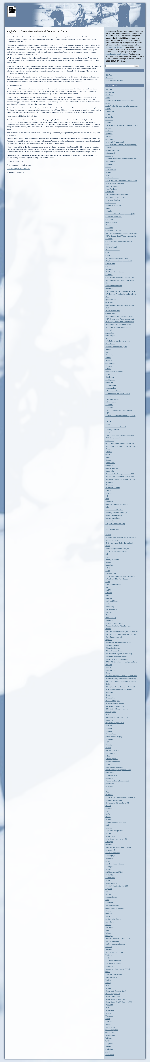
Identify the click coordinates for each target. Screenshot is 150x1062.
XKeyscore (109, 1044)
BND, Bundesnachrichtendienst (117, 194)
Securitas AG (110, 850)
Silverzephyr (110, 855)
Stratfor (108, 911)
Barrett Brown (110, 170)
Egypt (107, 374)
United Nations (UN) (112, 997)
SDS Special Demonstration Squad (118, 847)
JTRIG (107, 568)
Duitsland (108, 360)
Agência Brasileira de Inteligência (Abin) (120, 100)
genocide (108, 452)
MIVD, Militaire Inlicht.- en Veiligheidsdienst (121, 662)
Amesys (108, 114)
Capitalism (109, 228)
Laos (107, 587)
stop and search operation (115, 908)
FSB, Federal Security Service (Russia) (119, 435)
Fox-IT (107, 418)
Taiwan (108, 933)
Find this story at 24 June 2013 (18, 169)
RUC (107, 811)
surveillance (109, 922)
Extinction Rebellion (112, 399)
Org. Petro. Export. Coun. (114, 723)
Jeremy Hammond (112, 559)
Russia (108, 817)
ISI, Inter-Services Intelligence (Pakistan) (120, 537)
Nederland (109, 692)
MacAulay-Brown (111, 609)
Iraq (106, 532)
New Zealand (110, 698)
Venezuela (109, 1016)
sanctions (108, 828)
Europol (108, 396)
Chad (107, 244)
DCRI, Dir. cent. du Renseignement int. (119, 319)
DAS (107, 308)
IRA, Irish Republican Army (115, 524)
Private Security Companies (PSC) (118, 770)
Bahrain (108, 167)
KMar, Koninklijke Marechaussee (117, 579)
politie (107, 756)
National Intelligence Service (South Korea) (121, 676)
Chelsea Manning (111, 247)
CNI (106, 266)
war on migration (111, 1030)
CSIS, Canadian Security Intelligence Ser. (120, 291)
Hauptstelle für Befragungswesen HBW (119, 474)
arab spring (109, 136)
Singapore (109, 858)
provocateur (109, 784)
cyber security (110, 299)
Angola (108, 122)
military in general (112, 645)
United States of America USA (116, 999)
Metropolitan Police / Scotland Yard (118, 626)
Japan (107, 557)
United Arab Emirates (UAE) (115, 991)
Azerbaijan (109, 156)
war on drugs (110, 1027)
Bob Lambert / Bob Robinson (116, 197)
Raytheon (109, 795)
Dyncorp (108, 366)
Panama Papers (111, 734)
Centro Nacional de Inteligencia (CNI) (119, 241)
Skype (107, 861)
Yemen (108, 1046)
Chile (107, 252)
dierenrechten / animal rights (116, 347)
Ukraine (108, 988)
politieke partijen (111, 759)
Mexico (108, 629)
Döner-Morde (110, 355)
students (108, 914)
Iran (106, 526)
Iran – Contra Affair (112, 529)
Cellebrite (108, 239)
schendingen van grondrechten (117, 839)
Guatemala (109, 471)
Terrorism (108, 950)
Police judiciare (111, 753)
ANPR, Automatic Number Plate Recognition (121, 125)
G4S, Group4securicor (113, 438)
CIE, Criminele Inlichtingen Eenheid (118, 261)
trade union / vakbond (113, 974)
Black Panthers (111, 189)
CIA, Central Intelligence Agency (117, 258)
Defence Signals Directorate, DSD (118, 324)
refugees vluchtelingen (113, 800)
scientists (108, 844)
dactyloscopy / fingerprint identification (119, 305)
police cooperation (112, 750)
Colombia (108, 275)
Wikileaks (108, 1038)
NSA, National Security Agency (116, 709)
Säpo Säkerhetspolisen (114, 831)
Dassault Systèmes (112, 311)
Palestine (108, 728)
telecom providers (112, 941)
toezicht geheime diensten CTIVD (117, 969)
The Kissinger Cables (113, 963)
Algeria (108, 109)
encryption (109, 382)
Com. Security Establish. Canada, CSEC (120, 277)
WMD (107, 1041)
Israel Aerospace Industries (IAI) (117, 548)
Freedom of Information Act (115, 427)
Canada (108, 225)
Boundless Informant (113, 205)
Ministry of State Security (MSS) (117, 659)
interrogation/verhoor (113, 521)
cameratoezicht (111, 222)
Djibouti (108, 349)
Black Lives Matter (112, 186)
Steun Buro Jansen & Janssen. (116, 54)
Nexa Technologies (112, 701)
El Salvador (109, 377)
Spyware (108, 889)
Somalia (108, 869)
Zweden (108, 1052)
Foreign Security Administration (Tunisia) (120, 416)
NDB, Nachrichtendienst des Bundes (118, 689)
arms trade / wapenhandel (115, 142)
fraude (107, 424)
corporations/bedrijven (113, 286)
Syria (107, 930)
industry (108, 507)
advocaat (108, 89)
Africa (107, 98)
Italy (107, 554)
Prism (107, 764)
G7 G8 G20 (109, 441)
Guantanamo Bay (111, 468)
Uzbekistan (109, 1010)
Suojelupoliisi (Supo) (113, 919)
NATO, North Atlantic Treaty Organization (120, 681)
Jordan (108, 562)
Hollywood (109, 485)
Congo (107, 283)
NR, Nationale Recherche (114, 706)
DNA (107, 352)
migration (108, 640)
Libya (107, 595)
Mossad (108, 667)
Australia (108, 147)
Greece (108, 460)
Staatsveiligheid (111, 897)
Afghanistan (109, 92)
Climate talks (110, 264)
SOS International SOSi (114, 872)
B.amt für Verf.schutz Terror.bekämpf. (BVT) (121, 158)
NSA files (108, 75)
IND (106, 496)
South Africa (109, 875)
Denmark (108, 330)
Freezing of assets (112, 429)
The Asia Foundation (113, 961)
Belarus (108, 172)
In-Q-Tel (108, 493)
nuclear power (110, 712)
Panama (108, 731)
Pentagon (109, 739)
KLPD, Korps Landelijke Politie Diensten (120, 576)
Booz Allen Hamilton (112, 200)
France (108, 421)
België (107, 175)
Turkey (108, 983)
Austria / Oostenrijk (112, 150)
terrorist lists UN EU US (114, 952)
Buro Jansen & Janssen (114, 47)
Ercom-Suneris (110, 385)
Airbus (107, 103)
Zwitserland (109, 1055)
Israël (107, 546)
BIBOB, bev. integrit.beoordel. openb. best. (121, 181)
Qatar (107, 792)
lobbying (108, 598)
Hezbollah (109, 482)
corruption (109, 288)
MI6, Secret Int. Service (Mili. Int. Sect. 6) (120, 634)
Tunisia (108, 980)
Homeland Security (112, 488)
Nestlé (107, 695)
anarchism (109, 120)
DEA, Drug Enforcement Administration (119, 322)
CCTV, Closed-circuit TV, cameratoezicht (120, 236)
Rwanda (108, 820)
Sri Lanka (108, 894)
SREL (107, 891)
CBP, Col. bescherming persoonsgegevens (121, 233)
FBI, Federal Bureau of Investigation (118, 410)
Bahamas (108, 164)
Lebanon (108, 593)
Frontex (108, 432)
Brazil (107, 208)
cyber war (109, 302)
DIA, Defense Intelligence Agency (117, 341)
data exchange (110, 313)
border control (110, 203)
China (107, 255)
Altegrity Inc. (110, 111)
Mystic (107, 673)
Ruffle (107, 814)
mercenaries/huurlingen (114, 623)
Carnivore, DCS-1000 (113, 230)
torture (107, 972)
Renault (108, 806)
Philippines (109, 745)
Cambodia (109, 219)
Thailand (108, 955)
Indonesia (109, 501)
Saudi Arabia (110, 836)
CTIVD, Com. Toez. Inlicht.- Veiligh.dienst (120, 294)
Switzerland (109, 927)
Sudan (107, 916)
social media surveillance (114, 864)
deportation (109, 333)
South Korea (110, 878)
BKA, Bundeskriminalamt (114, 183)
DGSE (107, 338)
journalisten (109, 565)
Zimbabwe (109, 1049)
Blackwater (109, 192)
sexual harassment (112, 853)
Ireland (108, 535)
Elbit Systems (110, 380)
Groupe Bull (109, 465)
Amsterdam (109, 117)
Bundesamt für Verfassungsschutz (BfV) (120, 214)
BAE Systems (110, 161)
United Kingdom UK (112, 994)
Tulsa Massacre (111, 977)
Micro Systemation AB (113, 637)
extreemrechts (110, 402)
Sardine (108, 833)
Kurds (107, 582)
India (107, 499)
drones (108, 358)
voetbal (108, 1024)
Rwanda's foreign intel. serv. (115, 822)
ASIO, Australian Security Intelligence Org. (121, 145)
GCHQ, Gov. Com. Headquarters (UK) (119, 443)
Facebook (109, 405)
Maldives (108, 612)
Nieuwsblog (109, 78)
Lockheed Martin (111, 601)
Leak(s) (108, 590)
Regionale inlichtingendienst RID (117, 803)
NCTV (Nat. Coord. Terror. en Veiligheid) (120, 687)
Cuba (107, 297)
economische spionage (114, 371)
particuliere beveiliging (113, 737)
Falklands (109, 407)
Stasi (107, 900)
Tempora (108, 947)
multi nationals (110, 670)
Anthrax (108, 128)
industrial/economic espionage (116, 504)
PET (107, 742)
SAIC (107, 825)
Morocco (108, 665)
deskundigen (110, 335)
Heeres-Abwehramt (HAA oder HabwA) (119, 476)
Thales (108, 958)
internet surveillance (112, 518)
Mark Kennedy (110, 618)
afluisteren (109, 95)
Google (108, 457)
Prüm (107, 789)
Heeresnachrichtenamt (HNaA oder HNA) (120, 479)
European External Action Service (117, 394)
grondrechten (110, 463)
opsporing (109, 720)
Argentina (109, 139)
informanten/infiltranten (114, 510)
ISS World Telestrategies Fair (116, 551)
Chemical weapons (112, 250)
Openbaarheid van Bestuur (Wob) (118, 717)
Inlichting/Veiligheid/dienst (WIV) (117, 512)
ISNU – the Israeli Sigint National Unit (119, 543)
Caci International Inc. (113, 217)
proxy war (109, 786)
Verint (107, 1019)
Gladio (107, 454)
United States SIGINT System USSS (118, 1002)
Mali (107, 615)
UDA (107, 986)
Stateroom (109, 903)
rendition (108, 808)
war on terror (110, 1033)
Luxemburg (109, 606)
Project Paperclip (111, 775)
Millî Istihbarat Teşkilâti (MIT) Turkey (118, 654)
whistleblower (110, 1035)
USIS (107, 1008)
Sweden (108, 925)
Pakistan (108, 725)
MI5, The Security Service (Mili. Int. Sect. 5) (121, 631)
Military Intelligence (112, 648)
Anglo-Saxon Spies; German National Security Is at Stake (37, 31)
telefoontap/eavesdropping (115, 944)
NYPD (107, 714)
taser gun (108, 936)
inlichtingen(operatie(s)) (114, 515)
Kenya (107, 571)
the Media (109, 966)
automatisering (110, 153)
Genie (107, 449)
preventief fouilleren (112, 761)
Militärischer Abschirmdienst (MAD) (118, 642)
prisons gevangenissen (114, 767)
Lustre (107, 604)
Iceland (108, 490)
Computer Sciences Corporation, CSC (119, 280)
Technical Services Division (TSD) (117, 938)
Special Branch (111, 883)
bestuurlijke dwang (112, 178)
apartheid (108, 134)
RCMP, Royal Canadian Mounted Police (120, 797)
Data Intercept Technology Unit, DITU (119, 316)
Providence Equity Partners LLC (117, 781)
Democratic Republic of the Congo (118, 327)
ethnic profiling (110, 388)
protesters (109, 778)
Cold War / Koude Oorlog (114, 272)
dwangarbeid (110, 363)
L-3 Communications (113, 584)
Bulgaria (108, 211)
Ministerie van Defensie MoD (116, 656)
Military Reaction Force (114, 651)
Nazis (107, 684)
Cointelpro (109, 269)
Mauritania (109, 620)
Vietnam (108, 1021)
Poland (108, 748)
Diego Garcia (110, 344)
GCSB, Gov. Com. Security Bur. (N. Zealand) (122, 446)
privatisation (109, 772)
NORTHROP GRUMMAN (114, 703)
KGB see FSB (110, 573)
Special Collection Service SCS (116, 886)
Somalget (108, 867)
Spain (107, 880)
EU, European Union (113, 391)
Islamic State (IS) (111, 540)
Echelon (108, 369)
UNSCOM (109, 1005)
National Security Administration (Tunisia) (120, 678)
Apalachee (109, 131)
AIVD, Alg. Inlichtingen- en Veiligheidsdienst (121, 106)
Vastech (108, 1013)
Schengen (109, 842)
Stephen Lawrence (112, 905)
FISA (107, 413)
